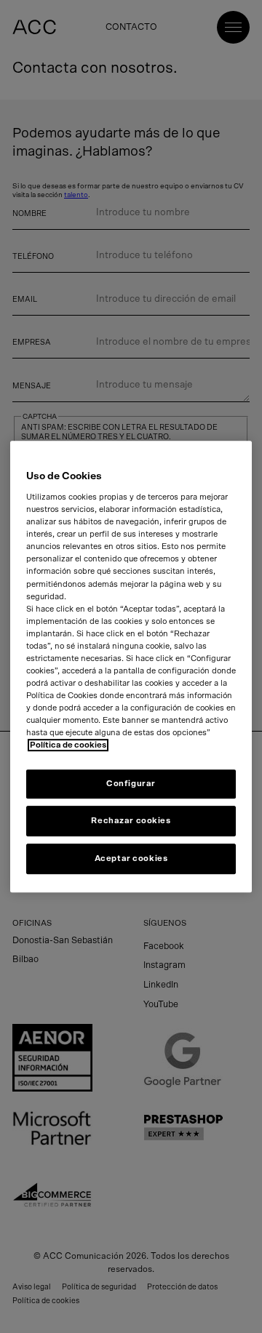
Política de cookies (68, 746)
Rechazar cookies (130, 821)
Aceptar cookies (131, 858)
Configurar (131, 784)
